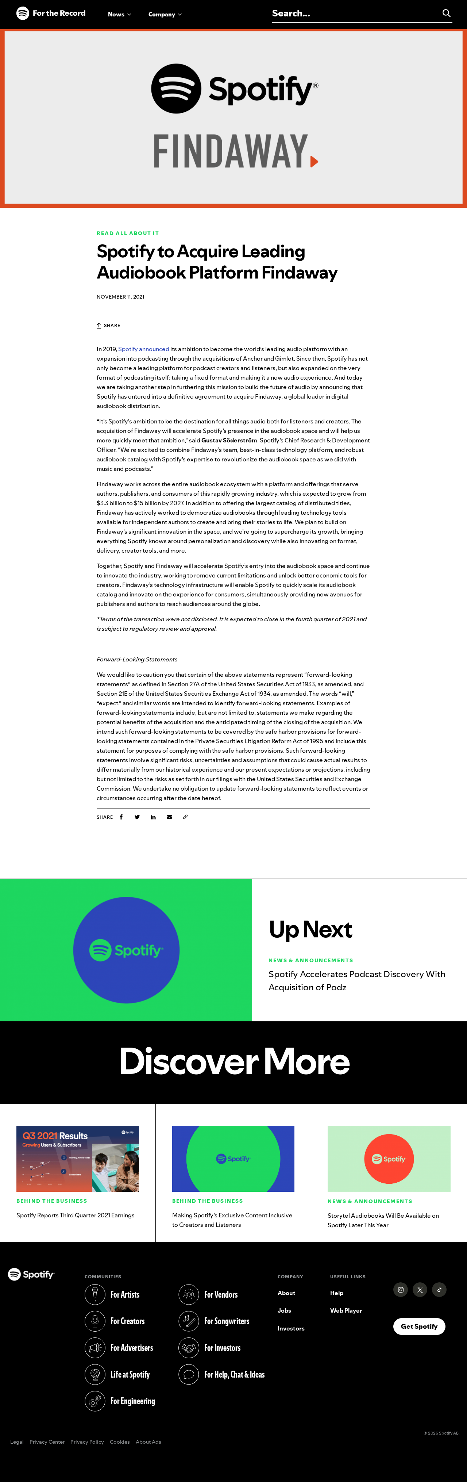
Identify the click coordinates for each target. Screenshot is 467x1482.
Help (336, 1293)
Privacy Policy (87, 1442)
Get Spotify (423, 1326)
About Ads (148, 1442)
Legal (17, 1442)
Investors (291, 1328)
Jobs (284, 1310)
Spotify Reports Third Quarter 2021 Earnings (75, 1215)
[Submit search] (443, 13)
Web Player (346, 1310)
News (116, 14)
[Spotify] (51, 13)
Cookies (120, 1442)
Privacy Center (47, 1442)
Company (161, 14)
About (287, 1293)
